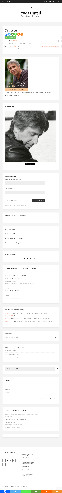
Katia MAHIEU (15, 291)
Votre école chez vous (12, 427)
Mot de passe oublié (20, 205)
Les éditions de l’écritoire (26, 283)
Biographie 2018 (10, 233)
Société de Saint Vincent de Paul (15, 419)
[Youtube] (5, 1)
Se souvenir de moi (12, 200)
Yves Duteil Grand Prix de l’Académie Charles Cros (28, 476)
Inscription (8, 205)
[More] (21, 34)
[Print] (18, 34)
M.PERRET (12, 281)
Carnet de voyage (10, 350)
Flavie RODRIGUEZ (19, 276)
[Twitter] (10, 1)
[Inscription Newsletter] (13, 1)
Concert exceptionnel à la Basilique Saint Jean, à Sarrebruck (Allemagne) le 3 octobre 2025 (28, 465)
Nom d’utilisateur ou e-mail (13, 179)
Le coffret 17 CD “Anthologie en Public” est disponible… (31, 313)
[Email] (12, 34)
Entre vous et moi (10, 354)
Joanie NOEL (15, 298)
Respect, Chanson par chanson (14, 238)
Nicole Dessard (10, 324)
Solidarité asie (10, 422)
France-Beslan (9, 416)
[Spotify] (8, 1)
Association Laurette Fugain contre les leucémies (21, 414)
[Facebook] (3, 1)
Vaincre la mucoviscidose (13, 424)
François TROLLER (17, 278)
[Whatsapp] (15, 34)
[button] (51, 46)
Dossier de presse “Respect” (13, 243)
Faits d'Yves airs (10, 358)
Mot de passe (9, 188)
